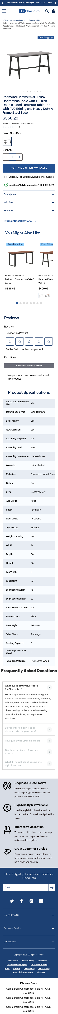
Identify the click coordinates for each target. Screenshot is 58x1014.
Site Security (13, 961)
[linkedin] (41, 902)
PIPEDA (16, 969)
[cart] (54, 12)
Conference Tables (33, 21)
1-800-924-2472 (46, 185)
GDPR (7, 969)
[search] (47, 11)
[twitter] (12, 902)
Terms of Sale (43, 969)
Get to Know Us (11, 915)
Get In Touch (10, 942)
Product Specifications (18, 221)
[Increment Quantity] (19, 157)
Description (10, 194)
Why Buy (8, 202)
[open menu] (4, 11)
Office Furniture (16, 21)
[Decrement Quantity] (6, 157)
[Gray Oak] (7, 141)
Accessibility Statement (23, 972)
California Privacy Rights (17, 965)
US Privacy (42, 961)
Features (8, 210)
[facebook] (21, 902)
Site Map (41, 972)
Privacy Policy (28, 961)
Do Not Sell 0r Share (39, 965)
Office (5, 21)
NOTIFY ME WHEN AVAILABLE (29, 168)
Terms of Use (29, 969)
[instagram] (31, 902)
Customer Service (12, 928)
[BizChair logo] (29, 11)
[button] (29, 61)
